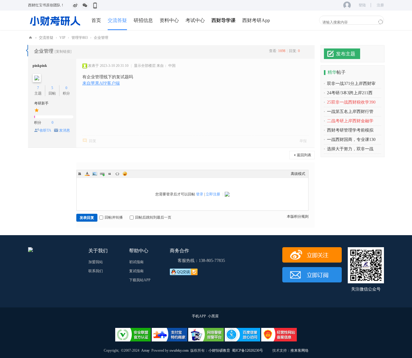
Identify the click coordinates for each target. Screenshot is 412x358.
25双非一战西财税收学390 (351, 102)
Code (117, 174)
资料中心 (169, 20)
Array (145, 350)
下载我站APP (140, 280)
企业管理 (101, 38)
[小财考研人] (55, 20)
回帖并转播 (114, 217)
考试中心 (195, 20)
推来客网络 (299, 350)
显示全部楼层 (145, 66)
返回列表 (304, 155)
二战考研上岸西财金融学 (350, 121)
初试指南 (136, 262)
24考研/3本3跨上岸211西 (349, 93)
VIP (62, 38)
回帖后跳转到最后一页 (153, 217)
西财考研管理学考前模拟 (350, 130)
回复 (92, 141)
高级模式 (298, 174)
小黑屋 (213, 316)
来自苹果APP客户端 (101, 83)
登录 (199, 194)
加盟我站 (95, 262)
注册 (380, 5)
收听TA (45, 130)
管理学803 (79, 38)
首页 (96, 20)
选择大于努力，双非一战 (350, 149)
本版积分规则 (298, 216)
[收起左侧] (27, 50)
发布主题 (345, 53)
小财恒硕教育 (219, 350)
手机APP (199, 316)
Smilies (125, 174)
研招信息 (143, 20)
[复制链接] (63, 51)
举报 (303, 141)
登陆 (362, 5)
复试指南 (136, 271)
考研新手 (41, 103)
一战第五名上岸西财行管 (350, 111)
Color (87, 174)
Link (102, 174)
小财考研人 (30, 37)
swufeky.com (179, 350)
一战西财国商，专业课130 (351, 139)
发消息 (64, 130)
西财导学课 (223, 20)
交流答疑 (117, 20)
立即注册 (213, 194)
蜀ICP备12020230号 (247, 350)
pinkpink (40, 66)
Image (95, 174)
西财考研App (256, 20)
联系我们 (95, 271)
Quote (110, 174)
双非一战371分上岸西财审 (351, 83)
